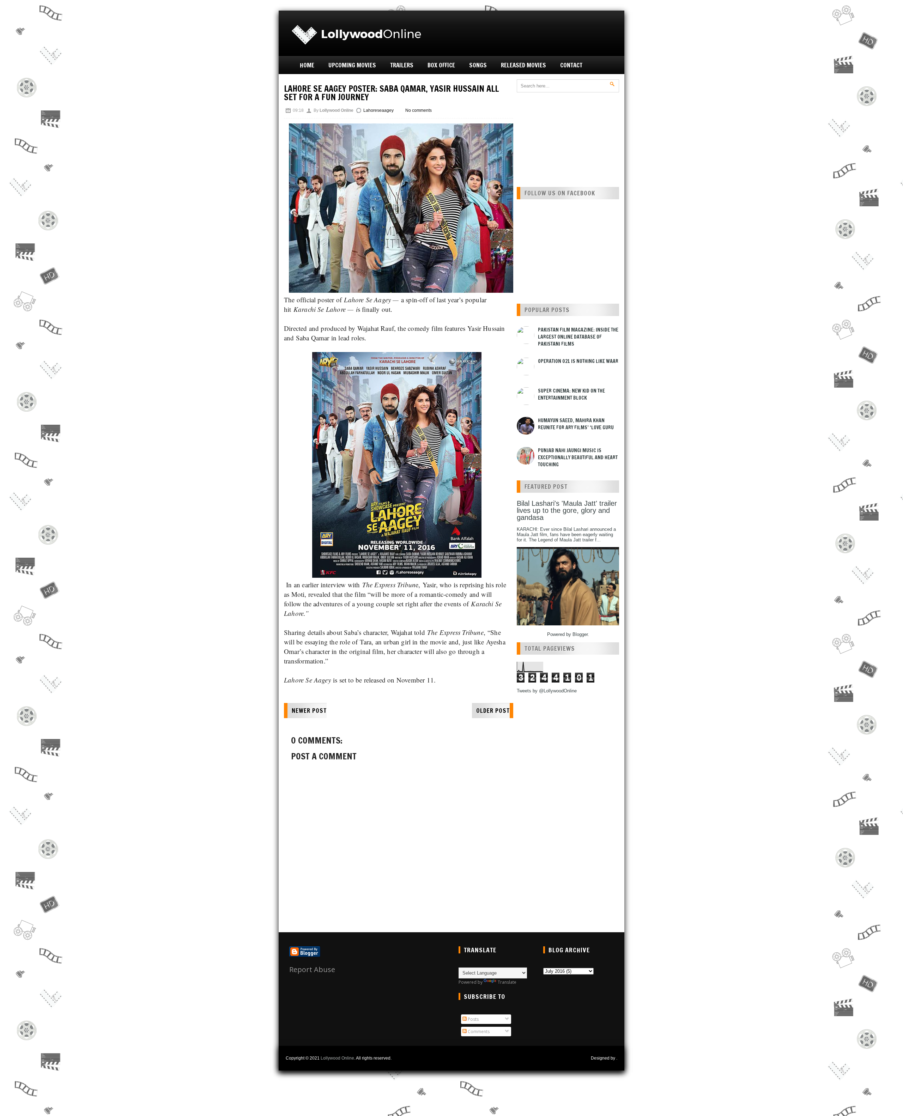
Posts (473, 1019)
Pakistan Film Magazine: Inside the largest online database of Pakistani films (578, 336)
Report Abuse (312, 969)
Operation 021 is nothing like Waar (578, 361)
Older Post (493, 710)
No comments (418, 110)
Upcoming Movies (352, 65)
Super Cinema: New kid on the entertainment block (571, 394)
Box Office (441, 65)
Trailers (401, 65)
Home (307, 65)
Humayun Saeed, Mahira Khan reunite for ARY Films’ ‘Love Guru (576, 424)
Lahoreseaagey (378, 110)
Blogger (580, 634)
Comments (478, 1032)
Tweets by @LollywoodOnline (547, 690)
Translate (507, 982)
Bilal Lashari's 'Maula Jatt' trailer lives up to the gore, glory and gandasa (567, 510)
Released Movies (523, 65)
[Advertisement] (538, 32)
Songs (478, 65)
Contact (571, 65)
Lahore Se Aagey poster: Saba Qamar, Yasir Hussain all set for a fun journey (391, 93)
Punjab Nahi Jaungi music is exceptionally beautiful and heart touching (578, 457)
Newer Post (309, 710)
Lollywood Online (337, 1058)
